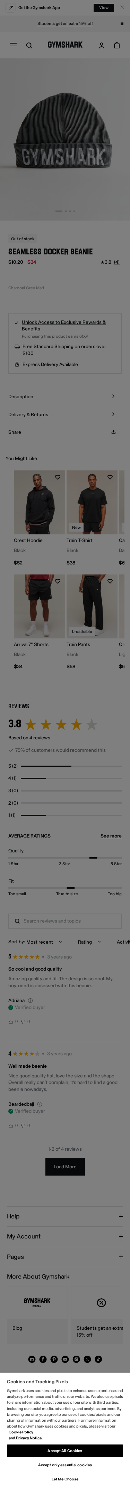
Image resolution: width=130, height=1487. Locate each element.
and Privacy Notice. (26, 1438)
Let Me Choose (65, 1479)
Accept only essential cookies (65, 1465)
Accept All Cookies (64, 1450)
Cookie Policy (21, 1432)
